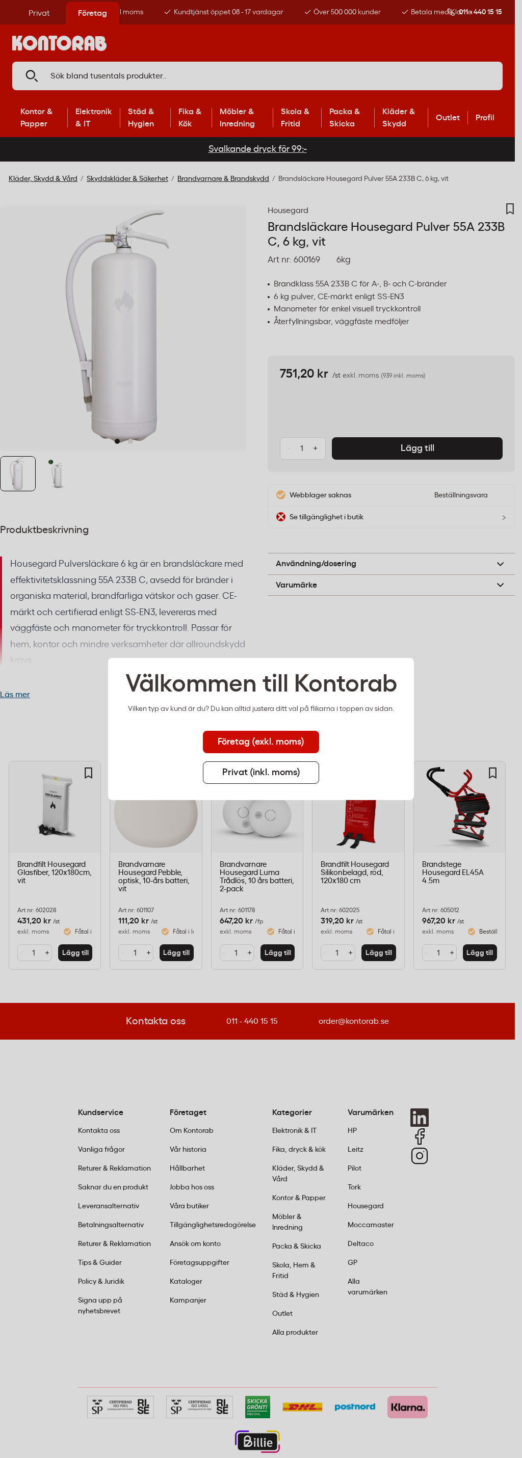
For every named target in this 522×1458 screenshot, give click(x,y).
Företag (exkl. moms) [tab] (261, 742)
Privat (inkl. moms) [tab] (261, 772)
